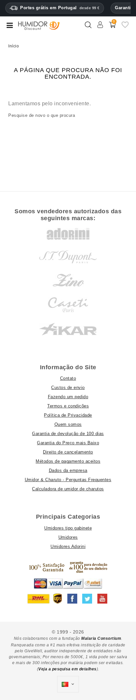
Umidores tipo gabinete (68, 528)
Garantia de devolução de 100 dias (68, 433)
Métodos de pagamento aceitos (68, 461)
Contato (68, 378)
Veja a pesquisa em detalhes (67, 669)
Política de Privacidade (68, 415)
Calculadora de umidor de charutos (68, 488)
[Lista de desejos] (125, 27)
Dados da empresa (68, 470)
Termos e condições (68, 405)
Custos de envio (68, 387)
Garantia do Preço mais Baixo (68, 442)
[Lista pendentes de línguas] (68, 684)
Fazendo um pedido (68, 396)
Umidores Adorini (68, 546)
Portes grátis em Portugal (60, 7)
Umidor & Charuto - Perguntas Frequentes (68, 479)
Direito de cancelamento (68, 452)
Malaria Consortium (101, 638)
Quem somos (68, 424)
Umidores (68, 537)
